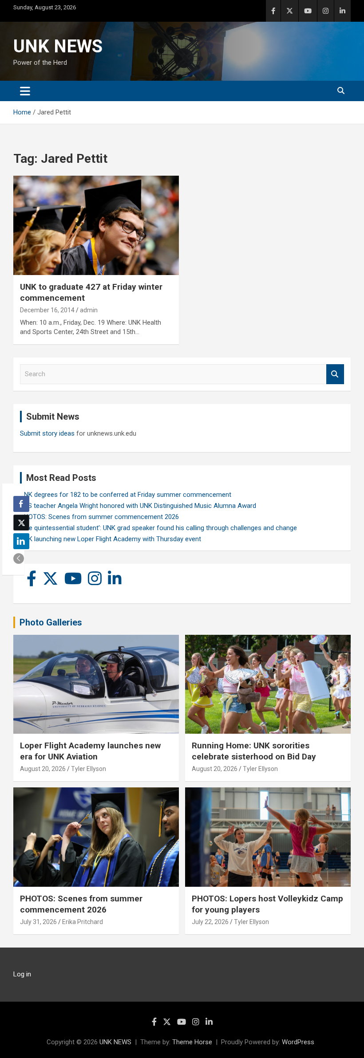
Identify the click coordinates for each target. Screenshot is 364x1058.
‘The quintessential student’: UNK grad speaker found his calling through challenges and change (158, 528)
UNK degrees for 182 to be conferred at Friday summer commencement (125, 495)
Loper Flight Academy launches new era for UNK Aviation (90, 751)
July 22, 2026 (210, 921)
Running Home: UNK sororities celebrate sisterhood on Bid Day (254, 751)
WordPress (298, 1042)
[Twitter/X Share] (21, 523)
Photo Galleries (51, 622)
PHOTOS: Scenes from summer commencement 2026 (99, 517)
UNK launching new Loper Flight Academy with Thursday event (110, 539)
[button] (18, 558)
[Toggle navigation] (25, 91)
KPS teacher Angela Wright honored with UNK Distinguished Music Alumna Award (138, 506)
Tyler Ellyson (88, 768)
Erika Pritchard (82, 921)
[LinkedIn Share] (21, 541)
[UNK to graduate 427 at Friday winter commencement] (96, 225)
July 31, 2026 (38, 921)
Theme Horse (192, 1042)
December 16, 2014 (47, 310)
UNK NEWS (58, 46)
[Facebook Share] (21, 504)
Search (335, 374)
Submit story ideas (47, 433)
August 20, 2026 (43, 768)
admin (89, 310)
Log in (22, 974)
